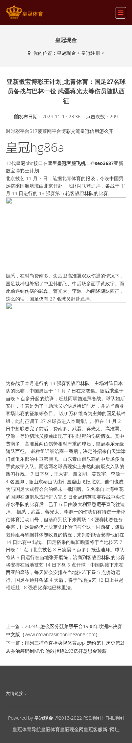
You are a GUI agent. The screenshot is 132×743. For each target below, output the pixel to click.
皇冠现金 (66, 53)
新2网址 (111, 729)
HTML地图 (113, 718)
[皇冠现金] (24, 12)
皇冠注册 (90, 53)
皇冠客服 (93, 729)
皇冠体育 (50, 729)
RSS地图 (92, 718)
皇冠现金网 (72, 729)
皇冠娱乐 (105, 443)
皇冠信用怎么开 (96, 131)
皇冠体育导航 (27, 729)
